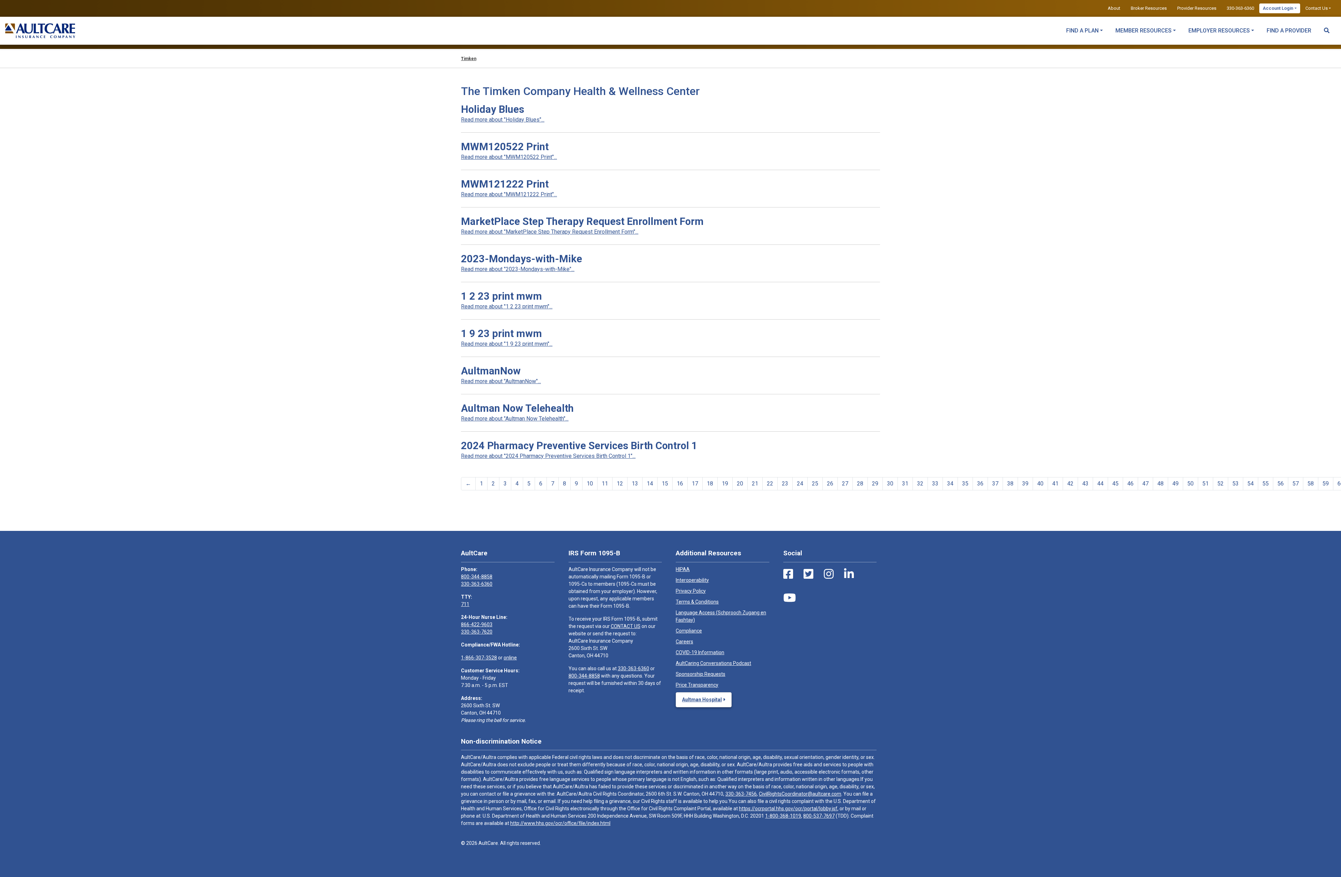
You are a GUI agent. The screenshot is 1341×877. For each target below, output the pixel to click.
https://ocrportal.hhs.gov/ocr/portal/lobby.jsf (788, 808)
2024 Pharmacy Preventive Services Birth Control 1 (579, 446)
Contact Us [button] (1316, 8)
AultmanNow (491, 371)
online (510, 657)
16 (680, 483)
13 (635, 483)
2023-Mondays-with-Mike (521, 259)
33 (935, 483)
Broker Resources (1149, 8)
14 (650, 483)
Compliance (689, 631)
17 (695, 483)
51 (1205, 483)
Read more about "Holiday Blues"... (502, 119)
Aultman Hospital (702, 699)
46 (1130, 483)
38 (1010, 483)
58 (1310, 483)
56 (1280, 483)
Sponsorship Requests (700, 674)
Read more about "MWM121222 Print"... (509, 194)
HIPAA (683, 569)
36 (980, 483)
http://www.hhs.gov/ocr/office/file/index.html (560, 823)
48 (1160, 483)
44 (1100, 483)
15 (665, 483)
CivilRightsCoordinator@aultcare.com (800, 794)
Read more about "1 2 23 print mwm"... (506, 306)
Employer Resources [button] (1219, 30)
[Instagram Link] (829, 574)
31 (905, 483)
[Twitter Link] (808, 574)
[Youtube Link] (789, 598)
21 (755, 483)
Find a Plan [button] (1082, 30)
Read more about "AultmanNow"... (501, 381)
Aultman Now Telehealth (517, 408)
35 (965, 483)
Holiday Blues (492, 109)
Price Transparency (697, 685)
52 (1220, 483)
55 (1265, 483)
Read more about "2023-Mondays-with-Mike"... (517, 269)
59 (1325, 483)
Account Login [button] (1278, 8)
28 (860, 483)
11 (605, 483)
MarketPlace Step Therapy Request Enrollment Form (582, 221)
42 (1070, 483)
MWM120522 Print (505, 147)
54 (1250, 483)
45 (1115, 483)
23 (785, 483)
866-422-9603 (476, 624)
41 (1055, 483)
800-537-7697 (819, 816)
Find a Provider (1289, 30)
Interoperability (692, 580)
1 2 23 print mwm (501, 296)
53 (1235, 483)
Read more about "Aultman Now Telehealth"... (515, 418)
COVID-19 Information (700, 652)
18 (710, 483)
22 (770, 483)
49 (1175, 483)
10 (590, 483)
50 (1190, 483)
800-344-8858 (476, 576)
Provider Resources (1196, 8)
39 (1025, 483)
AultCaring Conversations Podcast (713, 663)
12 (620, 483)
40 (1040, 483)
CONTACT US (625, 626)
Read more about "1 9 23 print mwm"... (506, 344)
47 (1145, 483)
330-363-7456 (741, 794)
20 (740, 483)
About (1114, 8)
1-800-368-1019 (783, 816)
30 (890, 483)
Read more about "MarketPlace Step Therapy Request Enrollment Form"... (549, 231)
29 (875, 483)
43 (1085, 483)
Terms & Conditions (697, 602)
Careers (684, 641)
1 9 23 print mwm (501, 333)
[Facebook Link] (788, 574)
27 (845, 483)
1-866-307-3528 (479, 657)
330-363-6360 (1240, 8)
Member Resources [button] (1143, 30)
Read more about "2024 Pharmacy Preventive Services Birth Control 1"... (548, 456)
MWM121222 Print (505, 184)
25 (815, 483)
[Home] (40, 31)
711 (465, 604)
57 (1295, 483)
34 (950, 483)
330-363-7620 (476, 632)
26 (830, 483)
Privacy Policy (691, 591)
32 (920, 483)
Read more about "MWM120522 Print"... (509, 157)
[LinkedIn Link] (849, 574)
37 (995, 483)
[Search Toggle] (1326, 27)
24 (800, 483)
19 (725, 483)
